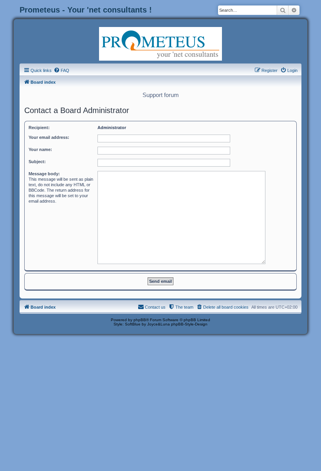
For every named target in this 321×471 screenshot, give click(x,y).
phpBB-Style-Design (189, 324)
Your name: (40, 149)
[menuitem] (61, 70)
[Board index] (160, 43)
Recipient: (39, 127)
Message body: (44, 173)
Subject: (37, 161)
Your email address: (49, 137)
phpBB (139, 320)
